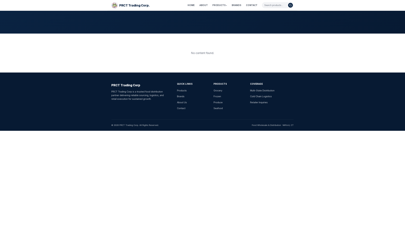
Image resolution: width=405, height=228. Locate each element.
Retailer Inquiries (259, 102)
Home (191, 5)
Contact (252, 5)
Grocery (218, 90)
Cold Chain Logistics (261, 96)
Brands (236, 5)
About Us (182, 102)
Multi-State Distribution (262, 90)
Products (219, 5)
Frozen (217, 96)
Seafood (218, 108)
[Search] (290, 5)
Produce (218, 102)
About (203, 5)
